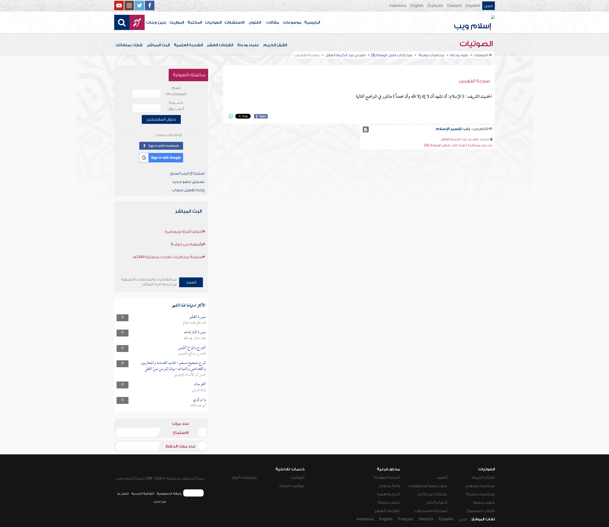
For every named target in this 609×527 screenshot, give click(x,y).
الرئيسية (312, 22)
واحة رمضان (389, 486)
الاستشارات (234, 22)
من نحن (160, 501)
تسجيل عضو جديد (188, 182)
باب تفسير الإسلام (453, 129)
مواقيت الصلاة (291, 486)
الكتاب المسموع (481, 511)
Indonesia (397, 6)
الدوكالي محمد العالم (194, 323)
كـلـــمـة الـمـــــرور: (176, 105)
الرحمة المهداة (387, 477)
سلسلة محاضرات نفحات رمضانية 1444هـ (167, 257)
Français (435, 6)
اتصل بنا (123, 493)
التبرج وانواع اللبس (192, 347)
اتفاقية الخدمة (142, 493)
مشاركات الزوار (244, 477)
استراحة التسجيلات (430, 511)
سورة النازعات (195, 332)
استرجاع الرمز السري (187, 173)
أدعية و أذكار (437, 502)
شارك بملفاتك (129, 45)
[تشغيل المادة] (366, 129)
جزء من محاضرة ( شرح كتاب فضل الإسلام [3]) (458, 145)
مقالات (272, 22)
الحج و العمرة (388, 494)
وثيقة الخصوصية (169, 493)
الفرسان (200, 384)
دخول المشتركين (161, 119)
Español (473, 6)
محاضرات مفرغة (480, 494)
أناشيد (442, 477)
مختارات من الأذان (432, 494)
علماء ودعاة (248, 45)
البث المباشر (158, 45)
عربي (488, 6)
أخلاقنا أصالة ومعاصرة (184, 232)
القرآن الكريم (275, 45)
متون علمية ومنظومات (427, 486)
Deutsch (454, 6)
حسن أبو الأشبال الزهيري (190, 375)
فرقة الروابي (199, 390)
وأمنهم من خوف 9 (187, 244)
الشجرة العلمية (188, 45)
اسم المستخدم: (176, 91)
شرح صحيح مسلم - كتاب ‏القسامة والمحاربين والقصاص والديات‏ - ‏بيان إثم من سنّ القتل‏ (173, 365)
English (416, 6)
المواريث (176, 22)
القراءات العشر (220, 45)
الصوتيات (213, 22)
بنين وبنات (156, 22)
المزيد (191, 282)
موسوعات (292, 22)
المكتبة (194, 22)
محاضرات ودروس (480, 486)
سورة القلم (198, 317)
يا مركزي (199, 399)
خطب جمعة (484, 502)
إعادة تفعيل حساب (188, 190)
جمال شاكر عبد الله (195, 338)
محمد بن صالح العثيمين (192, 353)
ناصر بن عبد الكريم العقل (460, 139)
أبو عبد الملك (198, 405)
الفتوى (255, 22)
